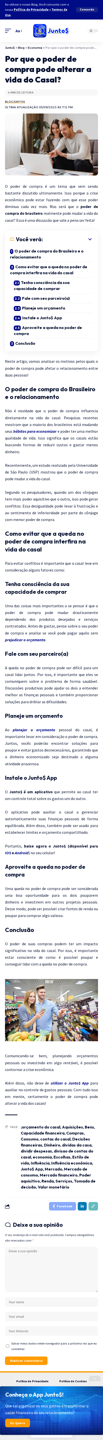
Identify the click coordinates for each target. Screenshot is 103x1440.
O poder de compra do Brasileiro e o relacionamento (47, 254)
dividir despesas (36, 1151)
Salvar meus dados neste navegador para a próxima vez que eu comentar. (54, 1346)
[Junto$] (51, 31)
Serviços (64, 1181)
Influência (40, 1163)
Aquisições (72, 1127)
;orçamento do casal (40, 1127)
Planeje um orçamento (43, 308)
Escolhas (62, 1157)
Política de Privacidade (31, 10)
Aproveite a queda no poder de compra (48, 330)
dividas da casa (77, 1145)
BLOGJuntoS (15, 102)
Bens (89, 1127)
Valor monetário (53, 1187)
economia (42, 1157)
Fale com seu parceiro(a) (46, 298)
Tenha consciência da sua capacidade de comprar (42, 285)
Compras (75, 1133)
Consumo (29, 1139)
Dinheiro (52, 1145)
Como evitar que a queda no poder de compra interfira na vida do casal (48, 269)
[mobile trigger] (9, 31)
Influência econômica (71, 1163)
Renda (48, 1181)
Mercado (53, 1169)
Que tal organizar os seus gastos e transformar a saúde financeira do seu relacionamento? (46, 1409)
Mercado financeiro (59, 1175)
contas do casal (55, 1139)
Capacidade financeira (42, 1133)
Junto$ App (32, 1169)
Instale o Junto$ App (42, 317)
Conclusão (25, 343)
